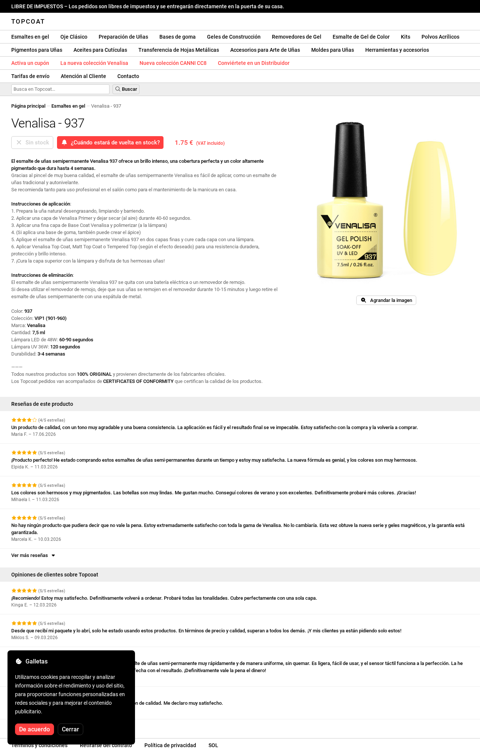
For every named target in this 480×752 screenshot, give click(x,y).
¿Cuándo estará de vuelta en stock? (114, 142)
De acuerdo (34, 729)
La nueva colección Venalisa (94, 63)
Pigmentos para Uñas (36, 50)
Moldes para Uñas (332, 50)
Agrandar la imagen (389, 300)
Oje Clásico (73, 37)
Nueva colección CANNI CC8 (173, 63)
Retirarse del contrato (106, 745)
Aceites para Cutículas (100, 50)
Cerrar (70, 729)
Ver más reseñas (30, 555)
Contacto (128, 76)
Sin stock (35, 142)
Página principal (28, 106)
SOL (213, 745)
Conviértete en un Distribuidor (254, 63)
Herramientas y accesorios (397, 50)
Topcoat (28, 21)
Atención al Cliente (83, 76)
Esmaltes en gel (30, 37)
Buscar (129, 89)
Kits (405, 37)
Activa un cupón (30, 63)
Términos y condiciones (39, 745)
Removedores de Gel (296, 37)
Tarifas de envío (30, 76)
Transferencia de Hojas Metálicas (178, 50)
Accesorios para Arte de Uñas (265, 50)
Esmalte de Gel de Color (361, 37)
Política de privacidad (170, 745)
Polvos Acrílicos (440, 37)
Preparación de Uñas (123, 37)
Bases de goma (177, 37)
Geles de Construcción (234, 37)
